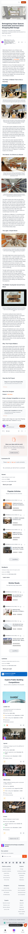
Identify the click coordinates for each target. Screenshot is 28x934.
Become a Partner (21, 888)
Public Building (7, 41)
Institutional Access (21, 892)
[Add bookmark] (21, 500)
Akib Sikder (16, 59)
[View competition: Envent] (14, 807)
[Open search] (19, 2)
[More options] (25, 42)
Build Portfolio (6, 888)
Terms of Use (6, 879)
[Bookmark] (22, 42)
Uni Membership (6, 894)
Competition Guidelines (6, 871)
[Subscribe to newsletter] (24, 856)
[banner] (14, 480)
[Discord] (2, 862)
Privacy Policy (6, 875)
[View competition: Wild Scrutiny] (14, 770)
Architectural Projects (21, 871)
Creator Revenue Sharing (6, 890)
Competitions (21, 875)
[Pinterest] (13, 862)
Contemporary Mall (8, 43)
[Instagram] (20, 862)
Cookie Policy (6, 873)
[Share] (18, 42)
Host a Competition (21, 890)
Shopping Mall (10, 42)
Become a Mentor (6, 907)
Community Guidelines (6, 868)
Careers (21, 905)
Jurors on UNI (6, 909)
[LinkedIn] (16, 862)
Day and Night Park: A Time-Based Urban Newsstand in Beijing (18, 596)
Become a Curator (6, 902)
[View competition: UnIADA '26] (14, 697)
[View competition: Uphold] (14, 734)
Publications (21, 879)
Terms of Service (6, 877)
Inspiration (22, 877)
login (8, 462)
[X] (9, 862)
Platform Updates (21, 911)
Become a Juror (6, 905)
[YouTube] (6, 862)
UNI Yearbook (6, 892)
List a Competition (21, 894)
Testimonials (21, 913)
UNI (5, 39)
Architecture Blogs (21, 873)
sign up (13, 462)
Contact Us (21, 907)
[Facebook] (23, 862)
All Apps (21, 868)
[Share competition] (23, 725)
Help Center (21, 909)
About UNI (22, 902)
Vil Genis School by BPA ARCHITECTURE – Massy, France (18, 640)
